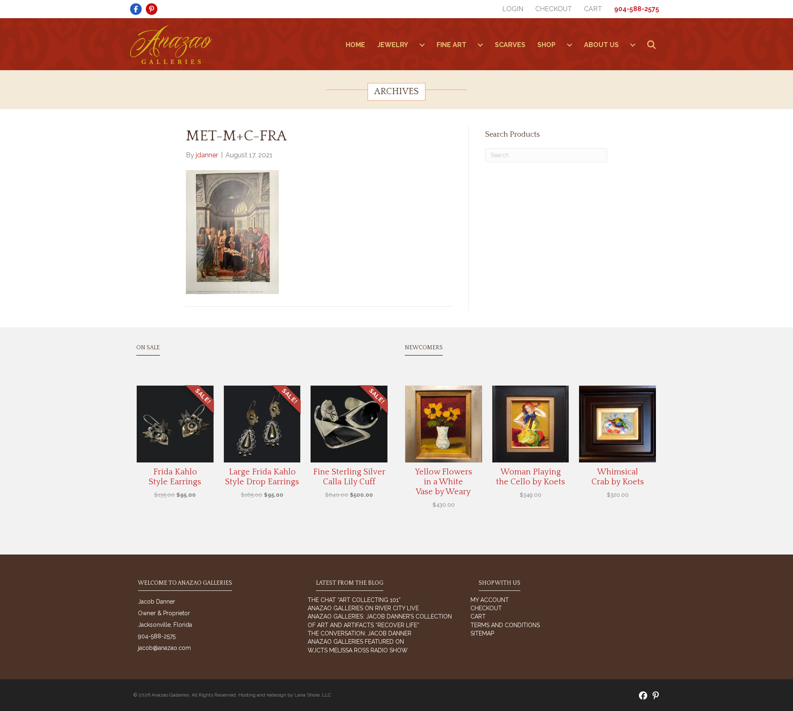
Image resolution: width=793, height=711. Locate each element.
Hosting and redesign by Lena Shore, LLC (284, 695)
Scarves (510, 45)
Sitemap (482, 633)
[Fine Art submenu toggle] (480, 45)
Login (512, 9)
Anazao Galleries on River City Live (363, 608)
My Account (489, 600)
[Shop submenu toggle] (569, 45)
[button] (653, 45)
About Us (601, 45)
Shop (546, 45)
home (355, 45)
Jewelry (392, 45)
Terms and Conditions (505, 625)
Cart (593, 9)
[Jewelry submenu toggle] (422, 45)
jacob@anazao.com (164, 648)
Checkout (553, 9)
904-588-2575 (636, 9)
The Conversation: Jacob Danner (359, 633)
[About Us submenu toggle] (632, 45)
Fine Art (451, 45)
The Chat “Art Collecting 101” (354, 600)
